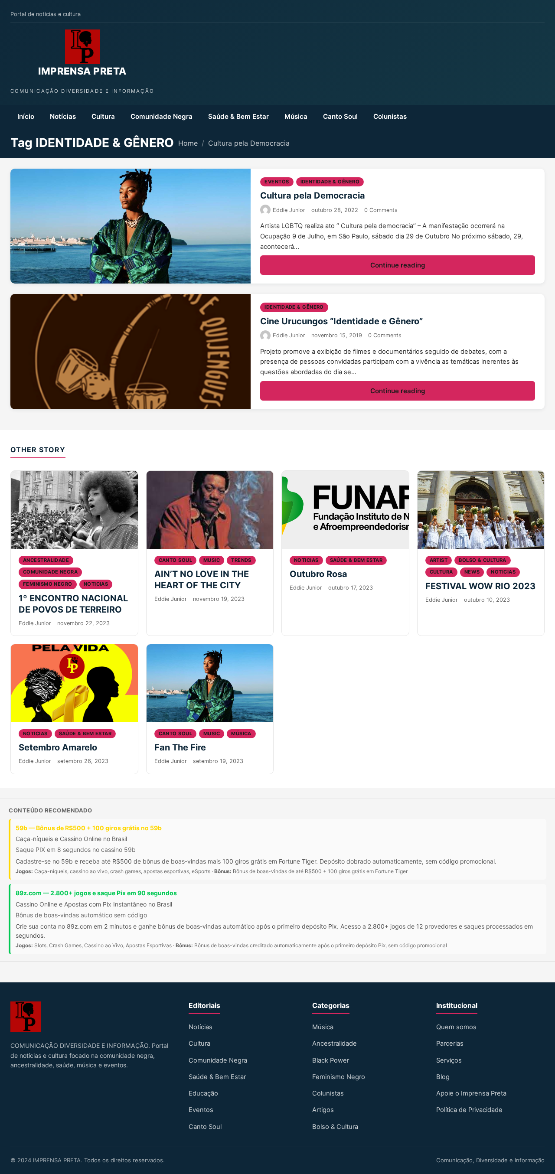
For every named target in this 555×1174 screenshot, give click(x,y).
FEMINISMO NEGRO (47, 584)
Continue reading (397, 265)
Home (188, 143)
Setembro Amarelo (58, 747)
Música (295, 116)
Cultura (103, 116)
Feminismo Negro (338, 1077)
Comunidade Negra (162, 116)
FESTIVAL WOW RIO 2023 (480, 586)
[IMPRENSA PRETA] (82, 46)
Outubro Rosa (318, 574)
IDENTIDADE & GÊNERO (330, 182)
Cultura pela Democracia (249, 143)
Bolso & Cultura (482, 560)
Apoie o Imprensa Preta (471, 1093)
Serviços (449, 1060)
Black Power (330, 1060)
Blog (443, 1077)
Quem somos (456, 1027)
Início (25, 116)
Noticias (96, 584)
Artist (439, 560)
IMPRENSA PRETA (82, 71)
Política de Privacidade (469, 1110)
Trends (241, 560)
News (472, 572)
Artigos (323, 1110)
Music (211, 560)
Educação (203, 1093)
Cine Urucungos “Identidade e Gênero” (341, 321)
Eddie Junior (289, 210)
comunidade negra (50, 572)
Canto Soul (340, 116)
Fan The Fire (180, 747)
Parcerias (450, 1043)
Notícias (63, 116)
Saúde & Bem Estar (238, 116)
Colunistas (390, 116)
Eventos (276, 182)
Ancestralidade (46, 560)
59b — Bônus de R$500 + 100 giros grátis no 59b (89, 828)
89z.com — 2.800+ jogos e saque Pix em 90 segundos (96, 893)
